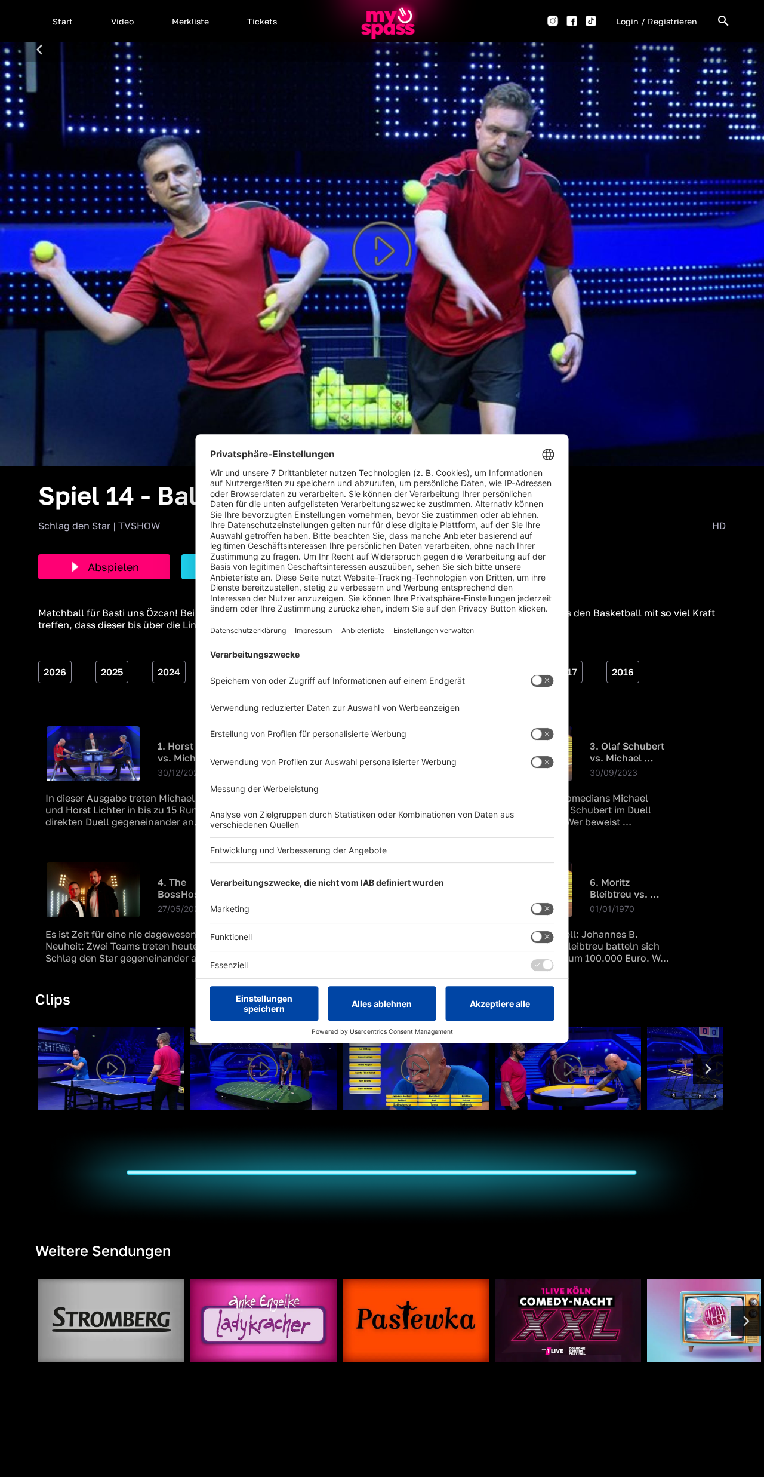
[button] (62, 20)
